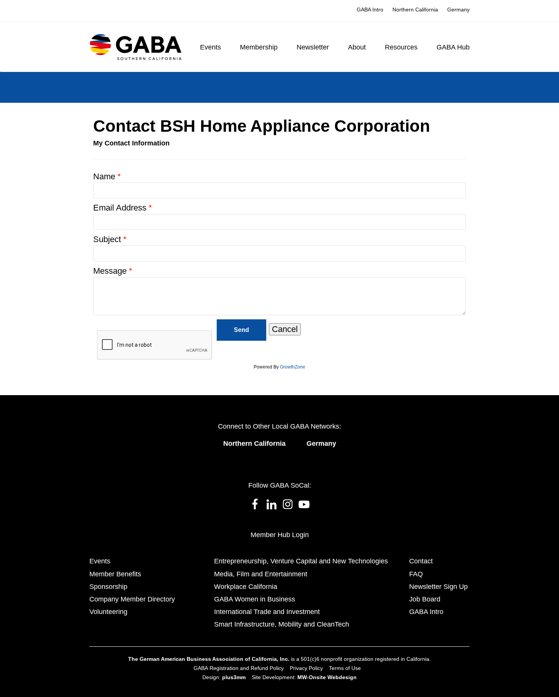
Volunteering (108, 612)
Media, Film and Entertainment (260, 574)
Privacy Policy (306, 668)
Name (104, 176)
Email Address (119, 207)
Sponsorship (108, 586)
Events (99, 561)
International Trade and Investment (267, 612)
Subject (107, 239)
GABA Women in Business (254, 599)
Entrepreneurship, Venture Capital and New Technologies (301, 561)
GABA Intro (426, 612)
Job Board (424, 599)
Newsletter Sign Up (438, 586)
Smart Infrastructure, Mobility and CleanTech (281, 624)
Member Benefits (115, 574)
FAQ (416, 574)
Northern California (254, 443)
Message (110, 271)
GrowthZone (292, 367)
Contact (421, 561)
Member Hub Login (280, 535)
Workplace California (245, 586)
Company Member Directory (132, 599)
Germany (321, 443)
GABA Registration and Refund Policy (239, 668)
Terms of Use (345, 668)
